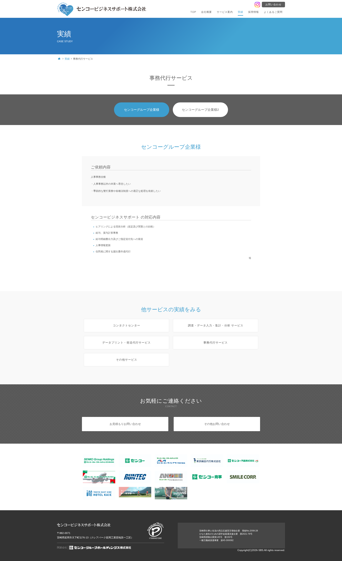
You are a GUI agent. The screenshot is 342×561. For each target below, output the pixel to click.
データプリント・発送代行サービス (126, 342)
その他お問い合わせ (217, 423)
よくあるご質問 (273, 12)
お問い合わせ (273, 4)
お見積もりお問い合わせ (125, 423)
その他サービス (126, 359)
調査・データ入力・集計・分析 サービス (215, 325)
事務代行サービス (215, 342)
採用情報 (253, 12)
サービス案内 (225, 12)
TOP (193, 12)
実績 (240, 12)
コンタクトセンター (126, 325)
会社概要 (206, 12)
